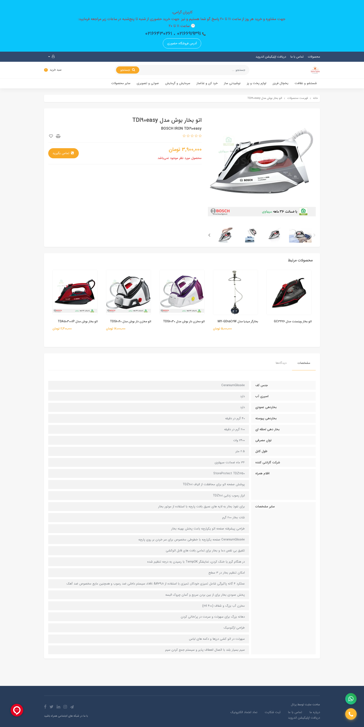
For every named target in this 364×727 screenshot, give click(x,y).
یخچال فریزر (280, 83)
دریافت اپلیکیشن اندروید (271, 56)
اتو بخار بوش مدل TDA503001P (78, 321)
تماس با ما (297, 56)
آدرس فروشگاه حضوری (182, 43)
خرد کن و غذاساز (207, 83)
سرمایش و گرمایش (177, 83)
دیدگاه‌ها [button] (281, 363)
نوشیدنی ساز (232, 83)
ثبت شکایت (273, 712)
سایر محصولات (120, 83)
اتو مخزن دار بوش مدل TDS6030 (184, 321)
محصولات (314, 56)
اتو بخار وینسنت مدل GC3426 (293, 321)
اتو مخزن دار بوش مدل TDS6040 (130, 321)
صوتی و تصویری (148, 83)
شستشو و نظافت (306, 83)
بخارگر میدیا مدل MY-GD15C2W (238, 321)
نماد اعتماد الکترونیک (243, 712)
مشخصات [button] (303, 363)
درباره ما (314, 712)
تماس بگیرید (61, 153)
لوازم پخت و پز (256, 83)
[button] (51, 57)
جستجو (125, 70)
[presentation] (314, 235)
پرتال (294, 704)
